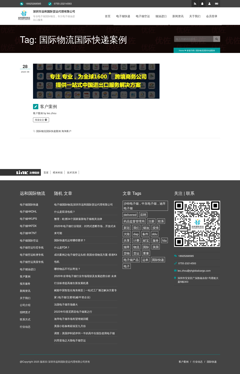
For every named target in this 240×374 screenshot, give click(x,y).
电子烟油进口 (28, 269)
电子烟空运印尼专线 (32, 247)
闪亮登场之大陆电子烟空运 (70, 340)
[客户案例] (96, 81)
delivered (130, 214)
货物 (127, 253)
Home (181, 50)
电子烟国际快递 (29, 204)
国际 (146, 247)
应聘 (143, 214)
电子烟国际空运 (29, 240)
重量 (146, 253)
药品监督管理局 (134, 221)
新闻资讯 (178, 16)
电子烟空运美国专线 (32, 262)
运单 (145, 259)
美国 (156, 247)
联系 (161, 221)
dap (136, 234)
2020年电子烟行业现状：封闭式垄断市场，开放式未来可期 (85, 229)
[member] (209, 3)
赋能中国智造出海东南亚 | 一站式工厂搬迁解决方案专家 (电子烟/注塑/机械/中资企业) (85, 293)
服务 (156, 240)
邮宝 (146, 240)
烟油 (146, 227)
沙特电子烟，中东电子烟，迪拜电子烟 (145, 205)
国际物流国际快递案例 (48, 131)
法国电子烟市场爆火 (66, 304)
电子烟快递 (123, 16)
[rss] (195, 3)
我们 (136, 227)
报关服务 (25, 283)
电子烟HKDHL (28, 211)
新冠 (127, 227)
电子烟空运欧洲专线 (32, 254)
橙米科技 (58, 172)
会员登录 (211, 16)
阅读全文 (40, 119)
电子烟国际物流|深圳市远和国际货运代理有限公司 (83, 204)
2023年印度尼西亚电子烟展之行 (73, 311)
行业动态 (25, 326)
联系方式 (25, 319)
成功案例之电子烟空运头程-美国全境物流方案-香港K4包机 (85, 257)
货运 (136, 253)
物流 (136, 247)
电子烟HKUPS (28, 218)
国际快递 (158, 259)
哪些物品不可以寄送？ (67, 269)
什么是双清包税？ (64, 211)
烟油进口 (161, 16)
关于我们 (194, 16)
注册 (151, 221)
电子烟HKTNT (28, 233)
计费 (136, 240)
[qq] (202, 3)
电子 (127, 266)
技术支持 (72, 172)
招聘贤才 (25, 312)
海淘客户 (66, 131)
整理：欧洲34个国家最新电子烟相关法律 (78, 219)
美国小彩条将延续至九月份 (70, 326)
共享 (127, 240)
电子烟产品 (131, 259)
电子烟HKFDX (28, 226)
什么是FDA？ (62, 247)
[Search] (216, 39)
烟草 (127, 247)
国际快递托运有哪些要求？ (70, 240)
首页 (108, 16)
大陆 (127, 234)
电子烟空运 (143, 16)
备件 (145, 234)
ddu (154, 234)
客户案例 (48, 106)
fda (164, 240)
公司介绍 (25, 305)
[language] (216, 3)
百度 (46, 172)
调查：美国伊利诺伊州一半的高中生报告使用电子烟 (84, 333)
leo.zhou (51, 113)
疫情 (156, 227)
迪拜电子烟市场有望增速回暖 (71, 319)
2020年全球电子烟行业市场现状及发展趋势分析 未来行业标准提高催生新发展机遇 (85, 279)
